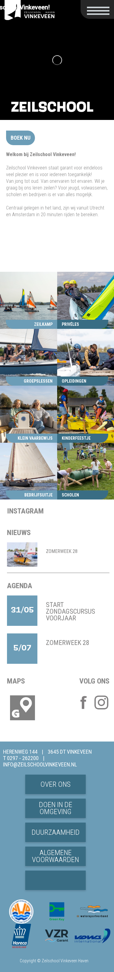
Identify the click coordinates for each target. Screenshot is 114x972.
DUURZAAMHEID (56, 832)
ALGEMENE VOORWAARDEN (55, 856)
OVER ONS (55, 784)
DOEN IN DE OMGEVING (55, 808)
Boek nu (20, 138)
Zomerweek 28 (62, 551)
